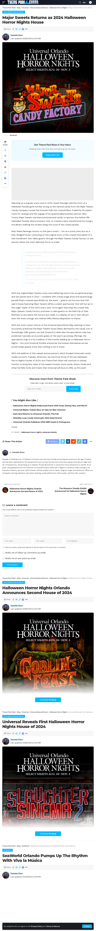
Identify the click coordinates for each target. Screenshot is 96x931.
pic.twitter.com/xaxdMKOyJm (40, 274)
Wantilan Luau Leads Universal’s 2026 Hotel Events (37, 418)
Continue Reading (48, 700)
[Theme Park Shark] (23, 2)
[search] (80, 2)
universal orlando (49, 432)
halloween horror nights (31, 432)
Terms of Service (53, 926)
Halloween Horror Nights (14, 12)
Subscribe (73, 389)
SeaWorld (7, 850)
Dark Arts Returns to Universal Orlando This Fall (36, 414)
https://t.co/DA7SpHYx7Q (38, 271)
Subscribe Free (52, 155)
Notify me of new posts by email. (20, 558)
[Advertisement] (52, 184)
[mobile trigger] (4, 2)
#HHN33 (63, 271)
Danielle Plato (17, 35)
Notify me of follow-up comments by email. (25, 552)
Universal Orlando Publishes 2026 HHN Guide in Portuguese (41, 422)
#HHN (55, 271)
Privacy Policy (36, 926)
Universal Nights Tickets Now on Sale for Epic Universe (39, 410)
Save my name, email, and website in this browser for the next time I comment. (35, 547)
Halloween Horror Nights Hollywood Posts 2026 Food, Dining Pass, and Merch (50, 406)
